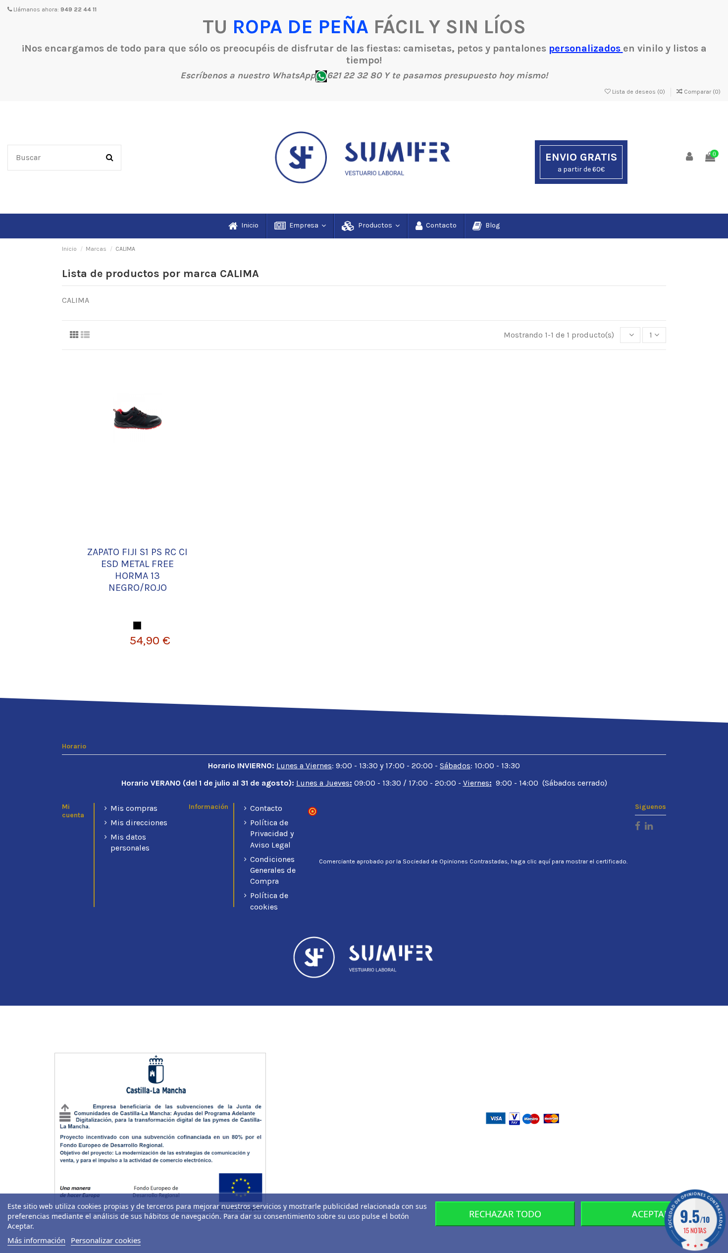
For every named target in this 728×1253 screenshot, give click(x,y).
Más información (36, 1240)
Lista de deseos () (639, 91)
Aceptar (651, 1214)
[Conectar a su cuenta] (689, 157)
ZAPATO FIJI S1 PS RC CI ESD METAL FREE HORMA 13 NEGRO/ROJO (137, 569)
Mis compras (133, 808)
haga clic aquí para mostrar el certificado (568, 861)
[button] (299, 226)
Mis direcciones (138, 822)
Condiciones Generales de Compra (273, 870)
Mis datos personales (130, 842)
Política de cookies (269, 901)
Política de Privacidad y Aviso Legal (272, 834)
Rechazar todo (505, 1214)
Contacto (266, 808)
